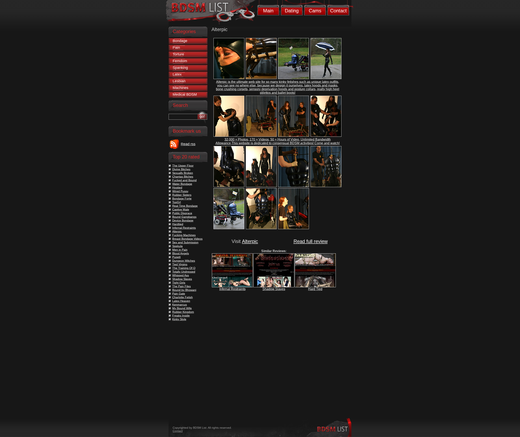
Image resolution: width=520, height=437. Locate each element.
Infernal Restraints (232, 289)
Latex (177, 74)
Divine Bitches (181, 169)
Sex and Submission (185, 242)
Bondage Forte (182, 198)
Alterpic (250, 241)
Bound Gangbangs (184, 216)
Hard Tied (315, 289)
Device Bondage (182, 220)
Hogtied (177, 187)
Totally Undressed (183, 271)
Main (268, 10)
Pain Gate (178, 293)
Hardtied (177, 224)
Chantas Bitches (182, 176)
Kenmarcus (179, 304)
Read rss (188, 144)
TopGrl (176, 202)
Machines (180, 88)
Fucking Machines (184, 235)
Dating (292, 10)
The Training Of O (183, 268)
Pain (176, 48)
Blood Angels (180, 253)
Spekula (177, 246)
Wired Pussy (180, 191)
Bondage (180, 41)
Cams (315, 10)
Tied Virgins (179, 264)
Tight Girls (178, 282)
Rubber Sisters (181, 194)
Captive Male (180, 209)
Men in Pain (179, 249)
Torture (178, 54)
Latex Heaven (181, 301)
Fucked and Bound (184, 180)
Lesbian (179, 81)
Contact (338, 10)
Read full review (311, 241)
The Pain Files (181, 286)
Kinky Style (179, 319)
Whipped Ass (180, 275)
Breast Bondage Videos (187, 238)
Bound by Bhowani (184, 290)
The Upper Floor (183, 165)
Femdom (180, 61)
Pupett (176, 257)
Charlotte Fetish (182, 297)
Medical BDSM (185, 94)
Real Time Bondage (185, 205)
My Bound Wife (182, 308)
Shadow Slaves (273, 289)
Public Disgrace (182, 213)
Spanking (180, 68)
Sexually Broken (182, 173)
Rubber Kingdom (183, 311)
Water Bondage (182, 183)
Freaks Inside (181, 315)
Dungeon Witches (183, 260)
